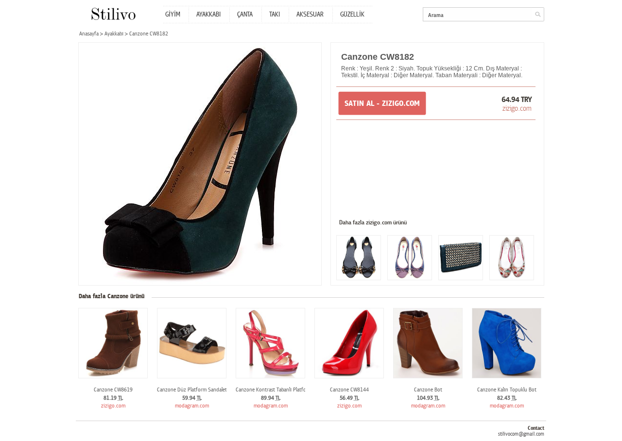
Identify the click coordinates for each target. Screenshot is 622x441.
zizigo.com (517, 108)
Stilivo (113, 14)
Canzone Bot (428, 390)
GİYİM (172, 14)
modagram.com (192, 406)
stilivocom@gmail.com (521, 434)
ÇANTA (245, 14)
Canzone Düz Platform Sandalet (192, 390)
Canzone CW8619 (113, 390)
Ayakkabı (113, 34)
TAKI (274, 14)
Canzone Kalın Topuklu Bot (506, 390)
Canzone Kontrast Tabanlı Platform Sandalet (284, 390)
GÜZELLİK (352, 14)
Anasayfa (89, 34)
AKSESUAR (310, 14)
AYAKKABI (208, 14)
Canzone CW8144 (349, 390)
